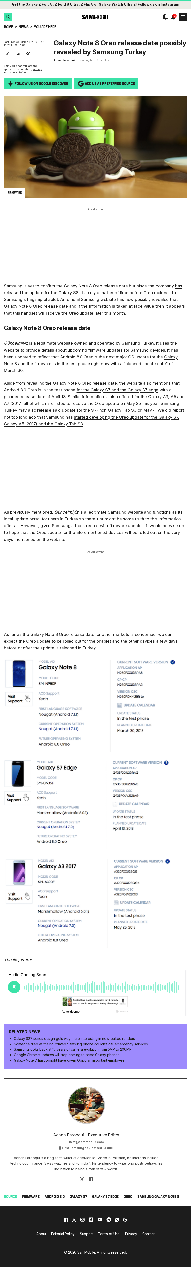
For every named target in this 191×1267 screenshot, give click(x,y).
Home (8, 27)
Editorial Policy (63, 1234)
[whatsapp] (117, 1219)
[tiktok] (91, 1219)
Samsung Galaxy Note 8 (158, 1197)
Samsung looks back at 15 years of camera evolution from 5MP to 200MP (72, 1049)
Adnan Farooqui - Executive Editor (86, 1134)
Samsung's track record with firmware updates (98, 525)
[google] (125, 1219)
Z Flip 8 (87, 4)
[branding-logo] (95, 17)
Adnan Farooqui (64, 60)
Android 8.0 (54, 1197)
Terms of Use (109, 1234)
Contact (148, 1234)
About (41, 1234)
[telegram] (108, 1219)
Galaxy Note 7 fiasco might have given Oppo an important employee (69, 1060)
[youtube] (99, 1219)
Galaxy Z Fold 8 (39, 4)
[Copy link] (8, 54)
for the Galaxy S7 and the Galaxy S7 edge (117, 389)
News (23, 27)
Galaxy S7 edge (105, 1197)
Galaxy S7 (78, 1197)
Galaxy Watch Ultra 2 (117, 4)
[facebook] (66, 1219)
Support (86, 1234)
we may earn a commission (23, 71)
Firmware (31, 1197)
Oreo (128, 1197)
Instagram (170, 4)
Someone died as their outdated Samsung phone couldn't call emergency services (81, 1044)
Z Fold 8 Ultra (67, 4)
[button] (8, 17)
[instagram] (82, 1219)
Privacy (131, 1234)
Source (10, 1197)
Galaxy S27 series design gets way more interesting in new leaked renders (74, 1038)
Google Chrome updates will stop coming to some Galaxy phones (66, 1055)
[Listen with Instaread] (28, 54)
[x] (74, 1219)
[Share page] (18, 54)
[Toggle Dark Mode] (164, 16)
